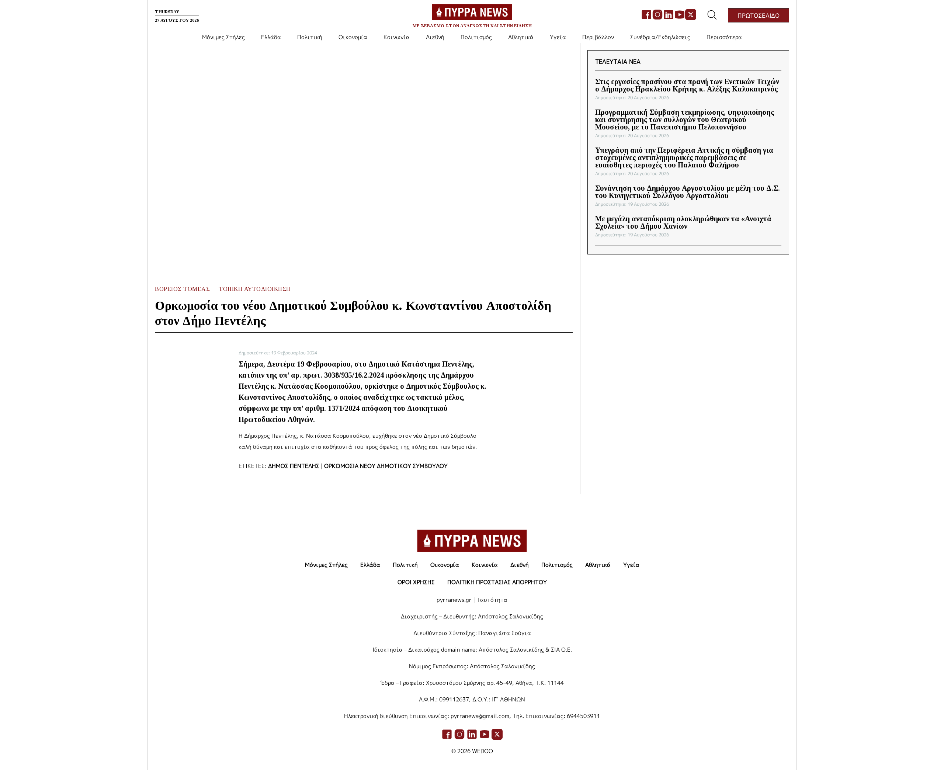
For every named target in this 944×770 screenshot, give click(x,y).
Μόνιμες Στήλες (223, 37)
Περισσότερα (724, 37)
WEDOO (482, 751)
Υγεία (558, 37)
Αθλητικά (521, 37)
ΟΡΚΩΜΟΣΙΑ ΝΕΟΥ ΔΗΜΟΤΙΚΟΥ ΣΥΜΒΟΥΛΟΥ (386, 466)
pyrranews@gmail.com (480, 716)
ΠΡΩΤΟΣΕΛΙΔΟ (759, 15)
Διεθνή (435, 37)
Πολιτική (309, 37)
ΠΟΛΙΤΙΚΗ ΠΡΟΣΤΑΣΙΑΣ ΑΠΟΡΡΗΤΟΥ (497, 582)
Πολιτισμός (476, 37)
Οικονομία (353, 37)
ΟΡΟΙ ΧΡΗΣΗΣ (416, 582)
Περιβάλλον (598, 37)
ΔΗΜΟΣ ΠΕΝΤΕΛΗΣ (293, 466)
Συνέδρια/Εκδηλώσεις (660, 37)
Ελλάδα (271, 37)
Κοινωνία (397, 37)
